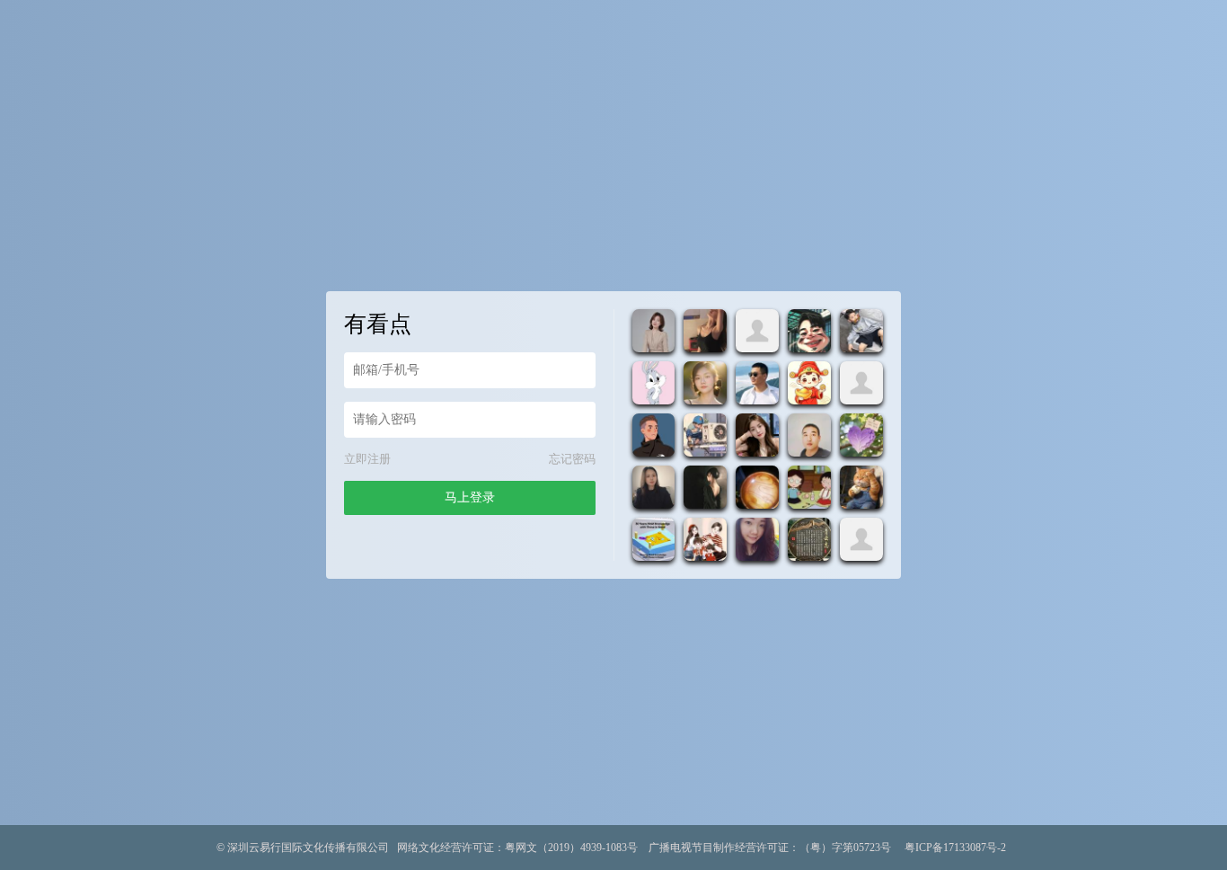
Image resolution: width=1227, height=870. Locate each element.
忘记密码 (572, 459)
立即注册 (367, 459)
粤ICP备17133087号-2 (955, 847)
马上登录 (470, 497)
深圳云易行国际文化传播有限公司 (308, 847)
